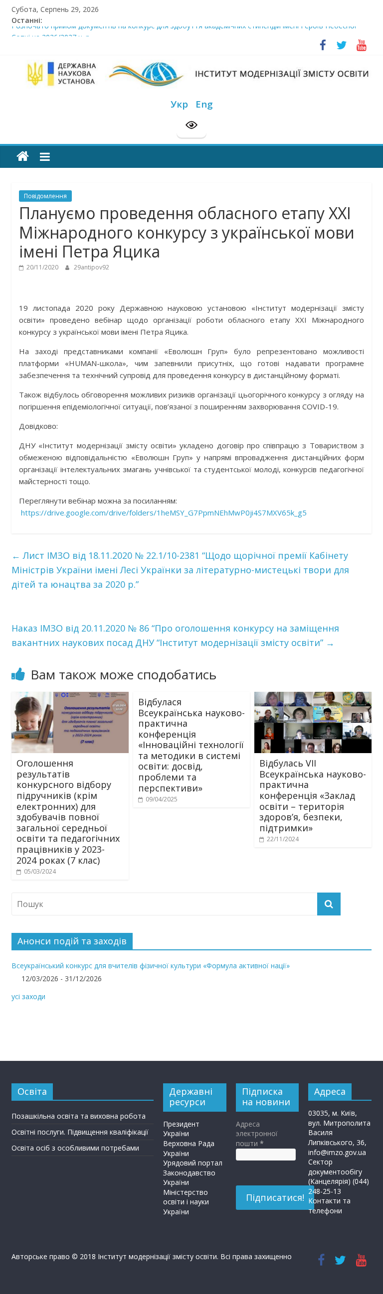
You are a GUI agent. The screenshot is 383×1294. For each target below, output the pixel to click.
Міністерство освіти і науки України (186, 1201)
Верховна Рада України (188, 1148)
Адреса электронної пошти (257, 1133)
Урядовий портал (192, 1162)
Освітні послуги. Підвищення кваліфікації (80, 1132)
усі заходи (28, 996)
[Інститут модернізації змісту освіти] (22, 156)
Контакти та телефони (329, 1205)
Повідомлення (45, 196)
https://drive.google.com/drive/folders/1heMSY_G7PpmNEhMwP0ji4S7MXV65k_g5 (164, 513)
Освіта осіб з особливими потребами (75, 1148)
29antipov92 (91, 267)
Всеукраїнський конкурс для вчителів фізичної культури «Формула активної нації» (150, 965)
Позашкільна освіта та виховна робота (78, 1116)
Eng (204, 104)
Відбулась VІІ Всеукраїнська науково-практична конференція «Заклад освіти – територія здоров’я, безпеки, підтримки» (312, 795)
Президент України (181, 1129)
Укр (179, 104)
